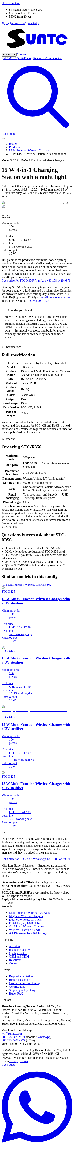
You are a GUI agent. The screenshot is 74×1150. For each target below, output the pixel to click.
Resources (39, 58)
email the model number (55, 297)
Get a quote (8, 133)
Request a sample (19, 979)
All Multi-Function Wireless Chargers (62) (27, 584)
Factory (28, 58)
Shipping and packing (22, 990)
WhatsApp (43, 1037)
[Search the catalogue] (37, 130)
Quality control (18, 953)
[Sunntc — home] (37, 50)
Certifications (17, 986)
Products (9, 54)
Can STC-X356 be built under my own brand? (35, 565)
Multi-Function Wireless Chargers (29, 150)
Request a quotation (21, 976)
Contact (57, 58)
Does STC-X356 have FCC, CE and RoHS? (33, 561)
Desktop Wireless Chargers (25, 919)
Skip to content (11, 3)
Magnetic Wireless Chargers (26, 916)
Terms (24, 1061)
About (49, 58)
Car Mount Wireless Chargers (27, 926)
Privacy (13, 1061)
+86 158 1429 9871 (13, 1037)
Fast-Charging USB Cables (25, 923)
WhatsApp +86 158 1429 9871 (51, 280)
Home (13, 143)
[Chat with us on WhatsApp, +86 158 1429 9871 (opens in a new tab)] (37, 1146)
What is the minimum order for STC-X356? (33, 548)
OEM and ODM (19, 956)
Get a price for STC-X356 (17, 280)
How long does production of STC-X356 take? (35, 551)
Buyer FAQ (16, 993)
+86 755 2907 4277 (39, 300)
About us (14, 946)
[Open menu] (3, 138)
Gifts (21, 58)
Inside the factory (19, 949)
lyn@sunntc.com (12, 1033)
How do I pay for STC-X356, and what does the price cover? (34, 556)
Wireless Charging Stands (24, 929)
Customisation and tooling (24, 983)
